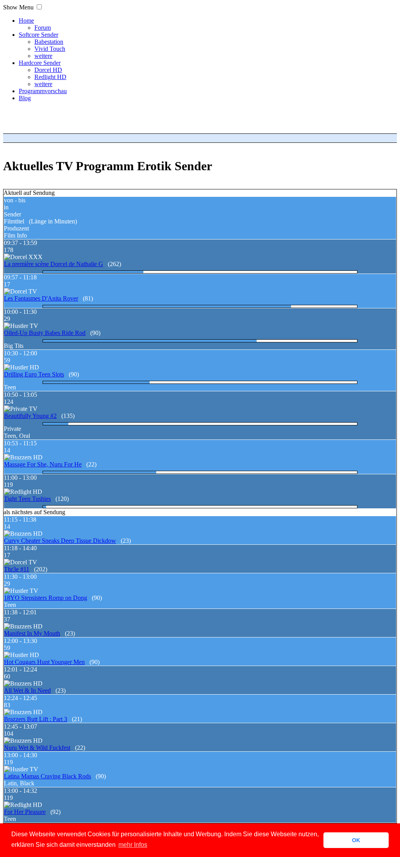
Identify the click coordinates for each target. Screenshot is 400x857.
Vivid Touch (49, 48)
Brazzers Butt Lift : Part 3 (35, 719)
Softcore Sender (38, 34)
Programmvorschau (43, 91)
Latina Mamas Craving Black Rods (47, 776)
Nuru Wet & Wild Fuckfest (37, 747)
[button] (39, 6)
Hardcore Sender (40, 62)
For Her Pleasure (25, 811)
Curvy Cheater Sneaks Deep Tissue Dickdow (60, 540)
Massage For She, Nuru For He (43, 464)
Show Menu (18, 7)
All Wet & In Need (27, 690)
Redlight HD (50, 77)
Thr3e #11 (16, 569)
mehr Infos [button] (132, 844)
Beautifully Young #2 (30, 415)
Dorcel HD (48, 70)
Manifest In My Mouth (32, 633)
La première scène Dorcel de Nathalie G (53, 264)
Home (26, 20)
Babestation (48, 41)
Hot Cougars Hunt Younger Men (44, 662)
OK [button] (356, 840)
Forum (42, 27)
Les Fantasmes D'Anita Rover (41, 298)
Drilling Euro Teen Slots (34, 374)
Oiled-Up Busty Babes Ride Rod (45, 332)
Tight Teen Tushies (27, 498)
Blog (25, 98)
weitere (43, 55)
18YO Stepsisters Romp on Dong (45, 597)
